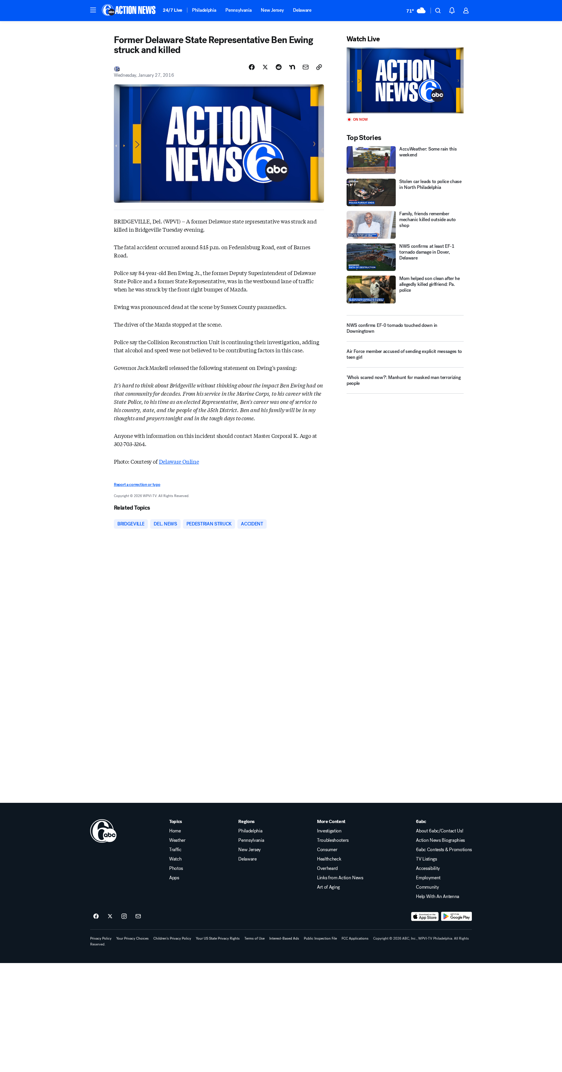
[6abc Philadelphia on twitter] (110, 916)
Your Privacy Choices (132, 938)
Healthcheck (329, 859)
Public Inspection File (320, 938)
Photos (176, 868)
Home (175, 831)
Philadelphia (204, 10)
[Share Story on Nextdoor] (292, 67)
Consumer (327, 849)
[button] (93, 10)
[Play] (405, 80)
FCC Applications (355, 938)
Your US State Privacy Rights (218, 938)
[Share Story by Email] (306, 67)
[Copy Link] (319, 67)
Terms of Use (254, 938)
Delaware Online (179, 461)
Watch (175, 859)
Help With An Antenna (437, 896)
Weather (177, 840)
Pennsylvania (238, 10)
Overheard (327, 868)
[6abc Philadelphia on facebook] (96, 916)
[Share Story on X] (265, 67)
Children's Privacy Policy (172, 938)
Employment (428, 877)
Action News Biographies (440, 840)
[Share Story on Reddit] (279, 67)
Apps (174, 877)
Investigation (329, 831)
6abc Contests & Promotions (444, 849)
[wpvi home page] (103, 831)
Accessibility (428, 868)
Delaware (302, 10)
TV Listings (426, 859)
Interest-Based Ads (284, 938)
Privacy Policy (101, 938)
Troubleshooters (333, 840)
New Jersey (272, 10)
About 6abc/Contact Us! (439, 831)
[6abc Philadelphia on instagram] (124, 916)
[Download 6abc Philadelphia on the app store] (425, 916)
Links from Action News (340, 877)
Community (427, 887)
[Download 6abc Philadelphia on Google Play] (456, 916)
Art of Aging (328, 887)
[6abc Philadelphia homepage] (129, 10)
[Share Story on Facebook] (252, 67)
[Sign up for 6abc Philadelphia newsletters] (138, 916)
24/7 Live (172, 10)
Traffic (175, 849)
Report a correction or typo (137, 484)
